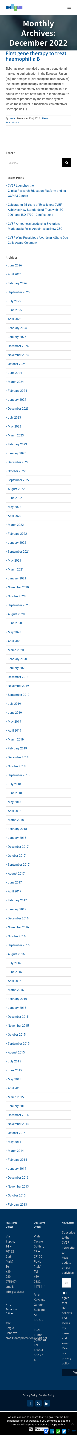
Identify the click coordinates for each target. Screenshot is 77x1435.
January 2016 (17, 1008)
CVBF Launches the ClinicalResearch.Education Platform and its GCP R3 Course (37, 190)
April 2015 (14, 1088)
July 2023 (14, 417)
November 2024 (18, 355)
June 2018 (15, 793)
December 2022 (18, 462)
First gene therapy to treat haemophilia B (36, 56)
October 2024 (17, 364)
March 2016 (16, 990)
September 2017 (19, 864)
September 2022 (19, 480)
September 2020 (19, 605)
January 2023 (17, 453)
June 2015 (15, 1070)
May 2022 (14, 507)
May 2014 (14, 1142)
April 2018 (14, 811)
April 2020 (14, 641)
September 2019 (19, 695)
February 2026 (17, 283)
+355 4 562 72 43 (38, 1355)
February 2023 (17, 444)
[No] (72, 1424)
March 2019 (16, 739)
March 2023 (16, 435)
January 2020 (17, 668)
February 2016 (17, 999)
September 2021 (19, 551)
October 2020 (17, 596)
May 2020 (14, 632)
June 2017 (15, 882)
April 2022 (14, 516)
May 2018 (14, 802)
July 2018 (14, 784)
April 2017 (14, 891)
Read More (11, 122)
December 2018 (18, 757)
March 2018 (16, 820)
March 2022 (16, 525)
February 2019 (17, 748)
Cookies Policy (46, 1395)
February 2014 (17, 1159)
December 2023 (18, 408)
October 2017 (17, 855)
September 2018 (19, 775)
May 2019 (14, 721)
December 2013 (18, 1177)
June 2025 (15, 310)
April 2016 (14, 981)
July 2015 (14, 1061)
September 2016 (19, 945)
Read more (41, 1429)
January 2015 (17, 1106)
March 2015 (16, 1097)
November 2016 (18, 927)
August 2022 (16, 489)
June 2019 (15, 712)
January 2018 (17, 838)
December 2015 (18, 1016)
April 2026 (14, 274)
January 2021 (17, 578)
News (45, 118)
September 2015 (19, 1043)
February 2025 (17, 328)
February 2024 (17, 390)
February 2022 (17, 533)
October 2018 (17, 766)
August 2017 (16, 873)
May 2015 (14, 1079)
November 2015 (18, 1025)
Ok (30, 1429)
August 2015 (16, 1052)
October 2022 (17, 471)
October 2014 (17, 1133)
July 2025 (14, 301)
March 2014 (16, 1151)
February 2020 (17, 659)
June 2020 (15, 623)
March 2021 (16, 569)
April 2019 (14, 730)
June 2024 (15, 373)
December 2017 (18, 846)
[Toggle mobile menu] (69, 7)
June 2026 (15, 265)
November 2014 (18, 1124)
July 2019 (14, 703)
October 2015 (17, 1034)
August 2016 (16, 954)
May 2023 (14, 426)
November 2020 (18, 587)
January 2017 (17, 909)
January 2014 (17, 1168)
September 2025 (19, 292)
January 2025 (17, 337)
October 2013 (17, 1195)
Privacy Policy (30, 1395)
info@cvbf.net (15, 1291)
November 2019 (18, 686)
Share (72, 1430)
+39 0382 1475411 (40, 1281)
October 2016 (17, 936)
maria (12, 118)
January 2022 (17, 542)
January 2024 (17, 399)
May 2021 (14, 560)
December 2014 (18, 1115)
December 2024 (18, 346)
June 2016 (15, 972)
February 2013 (17, 1204)
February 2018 (17, 829)
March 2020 (16, 650)
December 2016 (18, 918)
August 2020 (16, 614)
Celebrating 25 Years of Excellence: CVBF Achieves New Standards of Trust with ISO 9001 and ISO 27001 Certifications (35, 210)
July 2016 (14, 963)
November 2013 (18, 1186)
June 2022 (15, 498)
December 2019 (18, 677)
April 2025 (14, 319)
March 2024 (16, 382)
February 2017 (17, 900)
